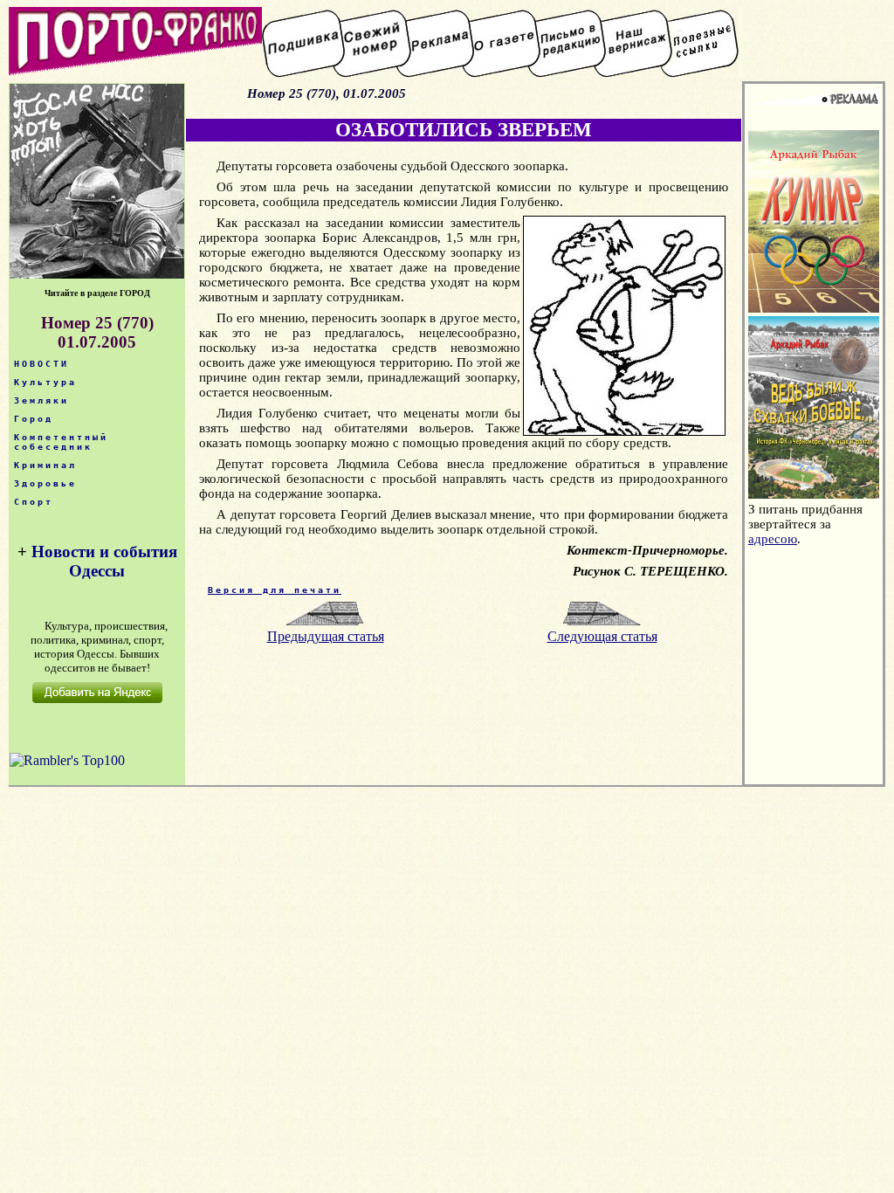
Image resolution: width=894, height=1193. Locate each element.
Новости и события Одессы (104, 561)
